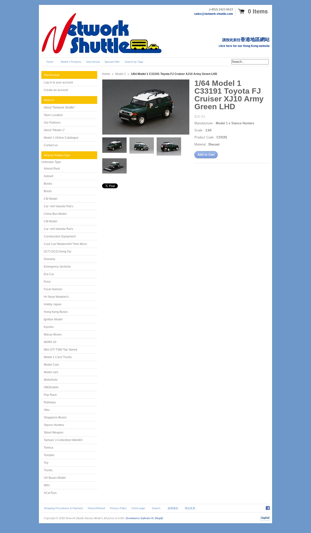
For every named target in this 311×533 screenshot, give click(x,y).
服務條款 (173, 508)
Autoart (48, 176)
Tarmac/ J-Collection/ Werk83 (63, 440)
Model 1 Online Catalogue (61, 137)
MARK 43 (50, 342)
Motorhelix (51, 379)
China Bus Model (55, 214)
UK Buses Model (55, 477)
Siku (47, 410)
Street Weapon (53, 432)
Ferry (47, 281)
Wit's (47, 485)
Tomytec (49, 455)
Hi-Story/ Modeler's (56, 296)
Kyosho (49, 327)
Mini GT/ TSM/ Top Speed (60, 349)
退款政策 (190, 508)
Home (106, 74)
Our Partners (52, 122)
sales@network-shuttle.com (213, 14)
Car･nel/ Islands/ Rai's (58, 206)
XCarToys (50, 493)
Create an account (56, 90)
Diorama (49, 259)
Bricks (48, 191)
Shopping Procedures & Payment (63, 508)
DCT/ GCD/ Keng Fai (57, 251)
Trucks (48, 470)
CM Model (50, 198)
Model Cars (51, 364)
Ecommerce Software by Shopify (144, 518)
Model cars (51, 372)
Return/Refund (96, 508)
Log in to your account (58, 82)
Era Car (49, 274)
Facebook (268, 507)
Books (48, 183)
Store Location (53, 115)
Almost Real (52, 168)
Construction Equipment (60, 236)
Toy (46, 462)
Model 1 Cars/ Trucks (58, 357)
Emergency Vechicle (57, 266)
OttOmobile (51, 387)
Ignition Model (53, 319)
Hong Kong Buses (56, 312)
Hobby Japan (52, 304)
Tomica (48, 447)
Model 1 (120, 74)
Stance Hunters (54, 425)
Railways (50, 402)
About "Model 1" (54, 130)
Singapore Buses (55, 417)
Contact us (51, 145)
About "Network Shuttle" (59, 107)
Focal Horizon (53, 289)
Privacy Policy (118, 508)
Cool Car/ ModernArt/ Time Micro (65, 244)
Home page (138, 508)
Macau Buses (53, 334)
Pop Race (50, 395)
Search (156, 508)
